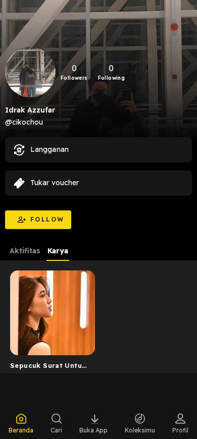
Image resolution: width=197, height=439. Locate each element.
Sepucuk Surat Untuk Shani (48, 367)
